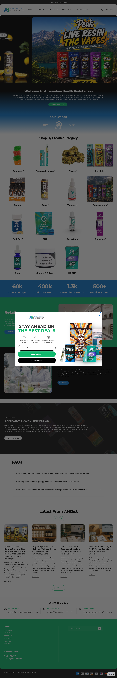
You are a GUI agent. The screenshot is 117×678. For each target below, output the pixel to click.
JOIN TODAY (37, 354)
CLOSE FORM (36, 360)
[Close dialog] (99, 313)
